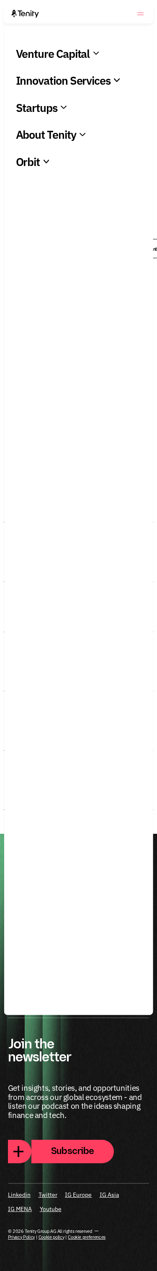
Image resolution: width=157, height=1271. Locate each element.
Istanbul (19, 994)
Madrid (140, 979)
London (42, 979)
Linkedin (19, 1194)
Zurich (16, 979)
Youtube (51, 1209)
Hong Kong (105, 249)
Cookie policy (51, 1237)
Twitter (48, 1194)
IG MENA (20, 1209)
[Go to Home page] (25, 14)
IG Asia (109, 1194)
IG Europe (78, 1194)
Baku (60, 249)
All (22, 249)
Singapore (73, 979)
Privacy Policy (21, 1237)
